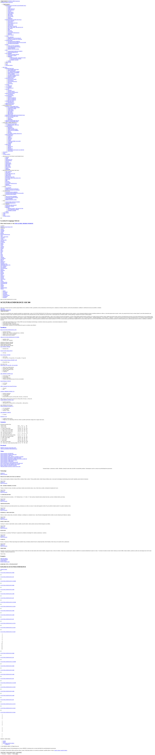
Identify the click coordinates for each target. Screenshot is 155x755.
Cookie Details (18, 752)
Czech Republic (3, 239)
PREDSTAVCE (11, 128)
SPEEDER (10, 85)
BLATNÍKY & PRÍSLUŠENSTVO (15, 133)
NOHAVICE (10, 146)
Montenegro (2, 261)
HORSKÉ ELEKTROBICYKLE (11, 106)
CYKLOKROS (8, 86)
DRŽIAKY (10, 137)
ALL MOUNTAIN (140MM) (13, 74)
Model (4, 290)
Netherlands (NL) (3, 263)
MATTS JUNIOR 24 (12, 97)
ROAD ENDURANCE (12, 81)
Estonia (1, 243)
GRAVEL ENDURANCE (13, 92)
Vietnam (2, 288)
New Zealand (3, 267)
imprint (4, 742)
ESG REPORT (11, 37)
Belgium (2, 233)
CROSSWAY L (11, 102)
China (1, 235)
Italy (1, 252)
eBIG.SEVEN (10, 112)
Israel (1, 251)
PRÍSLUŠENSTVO (9, 134)
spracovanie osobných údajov (8, 743)
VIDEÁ (9, 60)
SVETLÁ (10, 139)
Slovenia (2, 277)
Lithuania (2, 257)
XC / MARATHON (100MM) (13, 71)
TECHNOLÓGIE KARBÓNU (14, 41)
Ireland (1, 250)
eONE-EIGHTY (11, 9)
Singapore (2, 275)
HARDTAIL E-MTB (12, 108)
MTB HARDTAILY (12, 70)
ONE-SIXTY (10, 21)
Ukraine (2, 286)
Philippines (2, 270)
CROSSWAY (10, 94)
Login (6, 64)
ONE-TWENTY (11, 20)
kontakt (4, 740)
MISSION (10, 33)
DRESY (9, 145)
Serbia (1, 274)
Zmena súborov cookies (11, 752)
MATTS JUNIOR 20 (12, 98)
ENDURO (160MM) (12, 76)
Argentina (2, 230)
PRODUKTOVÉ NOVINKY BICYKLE (13, 19)
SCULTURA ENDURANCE (13, 32)
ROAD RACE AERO (12, 79)
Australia (2, 231)
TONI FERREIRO (11, 47)
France (1, 245)
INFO (6, 50)
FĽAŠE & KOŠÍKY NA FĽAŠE (14, 141)
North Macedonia (3, 268)
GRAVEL (7, 89)
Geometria (5, 293)
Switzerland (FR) (3, 283)
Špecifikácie (5, 291)
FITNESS (7, 84)
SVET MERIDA (8, 53)
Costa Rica (2, 237)
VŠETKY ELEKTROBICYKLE (11, 121)
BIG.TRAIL (10, 28)
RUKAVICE (10, 148)
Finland (1, 244)
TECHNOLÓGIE (8, 40)
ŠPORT (6, 44)
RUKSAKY (10, 135)
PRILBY (9, 147)
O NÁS (6, 35)
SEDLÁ (9, 131)
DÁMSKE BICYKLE (9, 101)
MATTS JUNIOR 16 (12, 99)
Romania (2, 273)
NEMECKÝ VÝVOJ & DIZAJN (14, 38)
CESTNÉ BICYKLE (9, 78)
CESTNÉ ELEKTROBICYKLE (11, 116)
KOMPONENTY (8, 126)
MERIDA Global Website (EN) (6, 226)
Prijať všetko (3, 752)
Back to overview (3, 474)
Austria (1, 232)
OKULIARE (10, 150)
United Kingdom (3, 287)
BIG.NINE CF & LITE (12, 26)
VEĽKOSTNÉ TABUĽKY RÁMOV (15, 51)
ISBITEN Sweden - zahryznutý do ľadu (18, 57)
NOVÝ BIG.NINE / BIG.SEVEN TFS (15, 27)
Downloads (5, 294)
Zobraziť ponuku (3, 569)
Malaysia (2, 259)
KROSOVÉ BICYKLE (10, 93)
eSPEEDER (10, 18)
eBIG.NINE (10, 14)
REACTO (10, 30)
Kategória (5, 297)
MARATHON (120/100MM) (13, 72)
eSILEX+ (10, 118)
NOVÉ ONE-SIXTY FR (12, 22)
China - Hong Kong (4, 236)
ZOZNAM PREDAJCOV (13, 52)
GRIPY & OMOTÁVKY (13, 129)
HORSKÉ (10, 96)
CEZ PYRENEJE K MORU (15, 58)
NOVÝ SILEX (11, 34)
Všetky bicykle (8, 62)
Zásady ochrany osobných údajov (60, 750)
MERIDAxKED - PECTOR (13, 124)
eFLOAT (9, 11)
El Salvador (2, 242)
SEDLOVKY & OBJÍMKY (13, 130)
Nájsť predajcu (3, 309)
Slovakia (2, 276)
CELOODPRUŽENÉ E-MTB (14, 107)
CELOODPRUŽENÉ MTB (13, 69)
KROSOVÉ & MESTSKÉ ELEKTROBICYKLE (15, 115)
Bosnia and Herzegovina (5, 234)
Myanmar (2, 262)
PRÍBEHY (10, 56)
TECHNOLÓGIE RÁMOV (13, 43)
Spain (1, 280)
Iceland (1, 248)
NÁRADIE (10, 142)
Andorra (2, 229)
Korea (1, 255)
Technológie (5, 296)
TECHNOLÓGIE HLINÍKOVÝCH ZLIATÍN (17, 42)
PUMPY (9, 140)
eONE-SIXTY (10, 12)
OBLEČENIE (8, 144)
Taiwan (1, 284)
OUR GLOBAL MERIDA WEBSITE (24, 223)
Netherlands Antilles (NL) (5, 264)
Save (17, 753)
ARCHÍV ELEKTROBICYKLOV (12, 120)
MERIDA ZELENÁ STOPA (13, 49)
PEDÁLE (10, 132)
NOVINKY (5, 152)
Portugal (2, 272)
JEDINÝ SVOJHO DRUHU (13, 54)
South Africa (2, 279)
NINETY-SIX (10, 25)
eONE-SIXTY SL (11, 8)
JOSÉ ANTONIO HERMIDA (14, 45)
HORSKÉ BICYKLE (9, 68)
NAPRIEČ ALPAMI (14, 59)
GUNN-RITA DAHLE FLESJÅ (14, 46)
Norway (2, 269)
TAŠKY (9, 136)
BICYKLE (5, 67)
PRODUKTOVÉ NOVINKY (11, 123)
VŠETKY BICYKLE (9, 104)
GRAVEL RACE (11, 91)
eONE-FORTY (11, 13)
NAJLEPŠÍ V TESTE (12, 55)
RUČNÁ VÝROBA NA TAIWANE (15, 39)
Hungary (2, 247)
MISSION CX (10, 88)
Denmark (2, 241)
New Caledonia (3, 266)
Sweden (2, 281)
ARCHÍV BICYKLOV (10, 103)
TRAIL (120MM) (11, 73)
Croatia (1, 238)
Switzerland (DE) (3, 282)
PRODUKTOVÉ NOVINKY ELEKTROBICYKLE (15, 5)
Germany (2, 246)
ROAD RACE (11, 80)
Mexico (1, 260)
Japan (1, 254)
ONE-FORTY (10, 24)
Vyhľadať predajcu (9, 65)
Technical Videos (6, 295)
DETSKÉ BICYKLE (9, 95)
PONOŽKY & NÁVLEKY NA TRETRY (16, 149)
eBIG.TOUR (10, 15)
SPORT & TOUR (11, 77)
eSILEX (9, 17)
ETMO (9, 7)
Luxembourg (2, 258)
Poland (1, 271)
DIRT (9, 29)
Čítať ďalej (2, 308)
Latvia (1, 256)
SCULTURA (10, 31)
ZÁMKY (9, 143)
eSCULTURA (10, 16)
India (1, 249)
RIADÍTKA (10, 127)
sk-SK (4, 213)
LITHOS (9, 6)
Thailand (2, 285)
